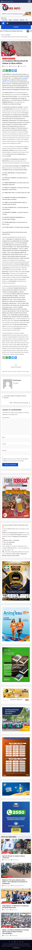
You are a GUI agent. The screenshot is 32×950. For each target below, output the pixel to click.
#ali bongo (22, 20)
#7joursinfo (4, 20)
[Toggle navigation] (7, 23)
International (12, 58)
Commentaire (6, 417)
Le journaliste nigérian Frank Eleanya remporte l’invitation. (15, 396)
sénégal (27, 371)
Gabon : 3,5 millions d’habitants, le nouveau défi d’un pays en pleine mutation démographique (15, 931)
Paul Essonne (13, 66)
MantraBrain (17, 947)
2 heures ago (7, 859)
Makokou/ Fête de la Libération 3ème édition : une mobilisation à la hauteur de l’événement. (14, 881)
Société (10, 852)
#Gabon (10, 20)
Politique (11, 902)
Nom (3, 437)
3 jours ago (6, 935)
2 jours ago (6, 909)
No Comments (22, 66)
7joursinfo (14, 371)
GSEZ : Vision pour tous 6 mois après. (19, 402)
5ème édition (8, 371)
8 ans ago (6, 66)
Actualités (5, 58)
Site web (4, 450)
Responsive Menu (29, 1)
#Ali (26, 20)
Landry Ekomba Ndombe (18, 885)
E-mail (4, 444)
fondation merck (21, 371)
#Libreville (16, 20)
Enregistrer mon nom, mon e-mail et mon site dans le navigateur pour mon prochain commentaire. (15, 459)
